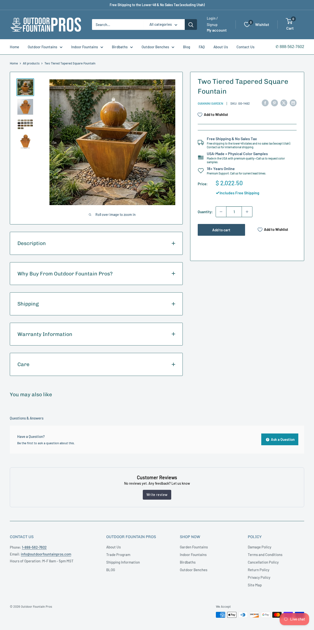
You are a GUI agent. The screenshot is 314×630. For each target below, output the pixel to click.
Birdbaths (120, 47)
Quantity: (205, 212)
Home (14, 47)
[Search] (191, 24)
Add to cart (221, 230)
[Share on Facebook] (265, 102)
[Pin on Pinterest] (274, 102)
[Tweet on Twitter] (283, 102)
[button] (289, 21)
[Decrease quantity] (221, 212)
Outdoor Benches (155, 47)
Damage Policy (259, 547)
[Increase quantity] (247, 212)
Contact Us (245, 47)
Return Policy (258, 570)
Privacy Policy (259, 577)
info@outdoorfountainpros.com (46, 554)
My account (217, 30)
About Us (220, 47)
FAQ (202, 47)
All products (31, 63)
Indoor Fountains (84, 47)
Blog (186, 47)
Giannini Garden (210, 103)
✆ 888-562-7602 (289, 47)
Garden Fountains (194, 547)
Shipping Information (123, 562)
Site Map (255, 585)
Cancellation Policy (263, 562)
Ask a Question (282, 439)
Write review (157, 495)
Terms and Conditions (265, 554)
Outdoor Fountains (42, 47)
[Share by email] (293, 102)
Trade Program (118, 554)
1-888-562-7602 (34, 547)
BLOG (110, 570)
